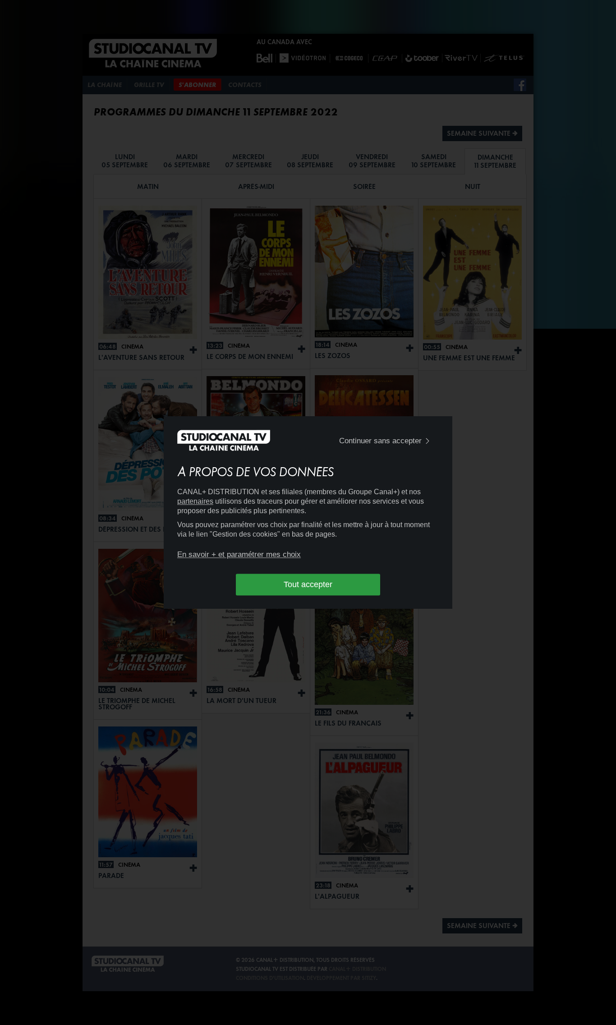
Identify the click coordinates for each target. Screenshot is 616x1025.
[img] (427, 441)
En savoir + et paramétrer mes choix (239, 554)
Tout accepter (308, 584)
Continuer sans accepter (380, 441)
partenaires (195, 501)
